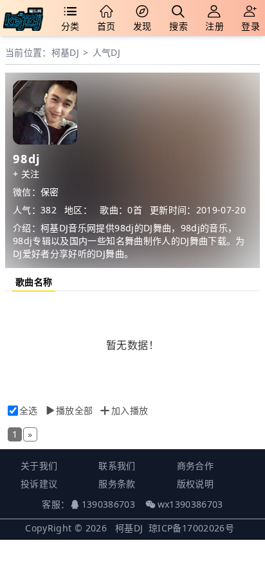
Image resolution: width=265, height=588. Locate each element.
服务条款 (116, 483)
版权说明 (195, 483)
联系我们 (116, 465)
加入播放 (129, 410)
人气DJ (106, 52)
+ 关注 (26, 174)
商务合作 (195, 465)
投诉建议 (39, 483)
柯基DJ (65, 52)
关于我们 (39, 465)
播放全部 (74, 410)
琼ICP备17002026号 (191, 528)
